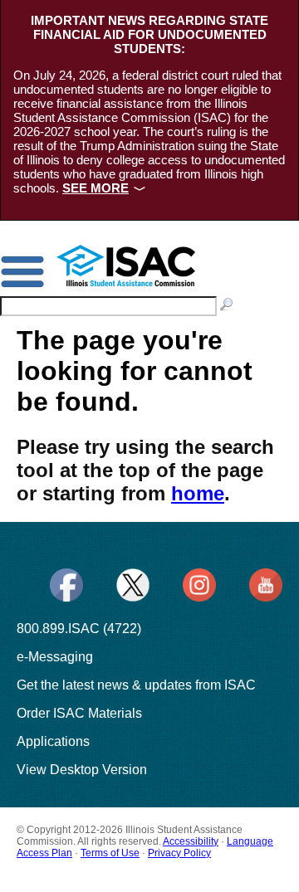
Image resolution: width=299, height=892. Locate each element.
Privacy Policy (179, 853)
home (197, 493)
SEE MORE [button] (95, 188)
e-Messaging (55, 657)
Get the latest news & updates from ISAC (136, 685)
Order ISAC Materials (79, 713)
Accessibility (190, 841)
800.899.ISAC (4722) (79, 628)
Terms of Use (110, 853)
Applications (53, 741)
